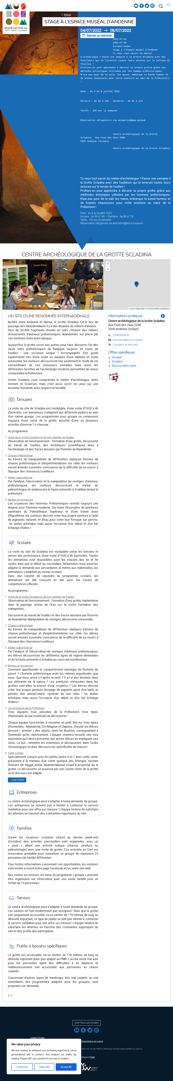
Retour (65, 14)
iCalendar (85, 158)
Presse (42, 1038)
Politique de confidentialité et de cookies (85, 1041)
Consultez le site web (125, 344)
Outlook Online (89, 168)
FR (168, 5)
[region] (44, 1056)
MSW (92, 1057)
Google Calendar (90, 162)
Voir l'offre (17, 779)
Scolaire (117, 361)
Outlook (85, 165)
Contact (34, 1038)
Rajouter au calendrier (97, 35)
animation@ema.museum (128, 340)
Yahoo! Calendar (89, 172)
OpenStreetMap (152, 308)
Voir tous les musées (86, 1022)
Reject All (44, 1067)
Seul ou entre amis (124, 365)
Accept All (66, 1067)
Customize (22, 1067)
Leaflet (132, 308)
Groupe (116, 357)
